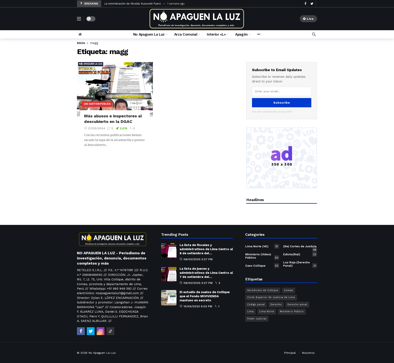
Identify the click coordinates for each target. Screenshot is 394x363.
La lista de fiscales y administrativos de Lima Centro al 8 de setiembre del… (206, 249)
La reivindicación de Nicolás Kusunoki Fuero (132, 3)
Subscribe (281, 102)
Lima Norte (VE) (261, 246)
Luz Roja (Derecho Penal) (299, 264)
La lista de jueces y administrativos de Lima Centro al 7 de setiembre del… (206, 273)
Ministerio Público (292, 311)
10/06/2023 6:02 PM (197, 306)
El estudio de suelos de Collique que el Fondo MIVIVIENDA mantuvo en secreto (205, 296)
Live (310, 18)
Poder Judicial (256, 318)
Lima (250, 311)
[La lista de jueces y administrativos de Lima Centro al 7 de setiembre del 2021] (168, 274)
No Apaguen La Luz (102, 352)
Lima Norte (266, 311)
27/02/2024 (96, 128)
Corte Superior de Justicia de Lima (271, 297)
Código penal (256, 304)
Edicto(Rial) (299, 254)
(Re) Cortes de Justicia (299, 247)
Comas (288, 290)
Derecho (276, 304)
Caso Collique (261, 265)
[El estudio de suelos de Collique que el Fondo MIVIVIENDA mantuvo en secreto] (168, 297)
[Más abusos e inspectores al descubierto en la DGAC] (115, 89)
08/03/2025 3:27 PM (198, 259)
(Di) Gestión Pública (97, 104)
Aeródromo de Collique (262, 290)
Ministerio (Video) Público (261, 256)
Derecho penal (297, 304)
